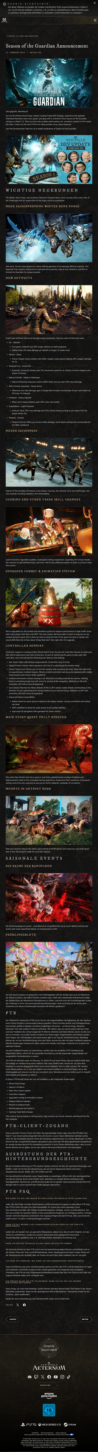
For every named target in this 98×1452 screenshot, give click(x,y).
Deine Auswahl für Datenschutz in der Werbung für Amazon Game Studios (47, 1434)
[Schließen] (95, 3)
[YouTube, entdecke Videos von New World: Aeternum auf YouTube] (56, 1377)
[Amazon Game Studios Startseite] (49, 1396)
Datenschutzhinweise (47, 1433)
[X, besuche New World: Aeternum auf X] (42, 1377)
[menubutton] (95, 20)
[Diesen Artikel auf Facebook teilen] (24, 1305)
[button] (49, 83)
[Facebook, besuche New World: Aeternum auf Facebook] (49, 1377)
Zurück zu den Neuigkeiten (22, 36)
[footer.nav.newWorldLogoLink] (49, 1369)
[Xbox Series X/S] (49, 1425)
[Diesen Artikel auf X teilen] (17, 1305)
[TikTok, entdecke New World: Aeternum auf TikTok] (68, 1377)
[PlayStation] (28, 1425)
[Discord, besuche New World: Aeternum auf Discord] (30, 1376)
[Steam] (70, 1425)
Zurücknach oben (49, 1348)
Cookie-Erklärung (61, 1433)
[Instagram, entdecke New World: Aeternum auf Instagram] (62, 1377)
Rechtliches (35, 1433)
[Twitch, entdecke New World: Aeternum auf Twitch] (36, 1377)
